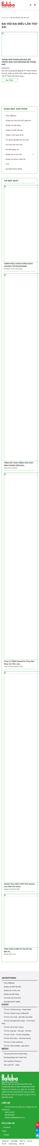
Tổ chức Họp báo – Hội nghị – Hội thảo (17, 1031)
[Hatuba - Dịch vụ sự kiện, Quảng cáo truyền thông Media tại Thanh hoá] (8, 5)
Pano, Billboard (9, 983)
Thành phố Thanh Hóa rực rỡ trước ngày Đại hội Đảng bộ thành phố (19, 62)
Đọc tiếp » (8, 80)
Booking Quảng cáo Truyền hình (15, 1057)
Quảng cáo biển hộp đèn (12, 987)
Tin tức (4, 1144)
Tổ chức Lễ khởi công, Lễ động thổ (16, 1013)
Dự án (29, 1141)
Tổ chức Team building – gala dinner (16, 1046)
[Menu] (34, 5)
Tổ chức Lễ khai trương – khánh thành (17, 1009)
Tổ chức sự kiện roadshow (13, 1042)
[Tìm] (30, 5)
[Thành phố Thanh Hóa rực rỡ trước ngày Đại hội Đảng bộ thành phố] (19, 44)
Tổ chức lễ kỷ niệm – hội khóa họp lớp (17, 1038)
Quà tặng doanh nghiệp (12, 1002)
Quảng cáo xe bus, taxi (12, 990)
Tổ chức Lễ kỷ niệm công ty (14, 1027)
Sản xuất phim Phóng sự (12, 1061)
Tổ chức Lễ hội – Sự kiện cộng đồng (16, 1034)
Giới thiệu (14, 1141)
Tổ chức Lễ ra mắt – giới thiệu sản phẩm (18, 1017)
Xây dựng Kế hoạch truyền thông (15, 1054)
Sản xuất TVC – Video (12, 1065)
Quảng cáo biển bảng (11, 994)
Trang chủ (5, 17)
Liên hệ (21, 1144)
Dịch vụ (22, 1141)
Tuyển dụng (13, 1144)
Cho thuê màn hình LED (12, 998)
